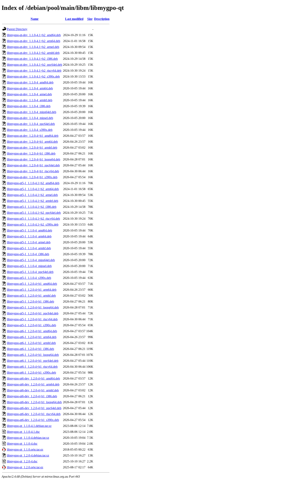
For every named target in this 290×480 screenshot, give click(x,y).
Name (34, 19)
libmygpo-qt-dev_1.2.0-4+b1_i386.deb (31, 153)
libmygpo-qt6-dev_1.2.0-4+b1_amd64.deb (33, 378)
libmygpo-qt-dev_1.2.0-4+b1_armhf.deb (32, 147)
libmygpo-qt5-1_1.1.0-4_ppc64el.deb (30, 272)
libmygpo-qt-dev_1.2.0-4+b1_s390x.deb (32, 177)
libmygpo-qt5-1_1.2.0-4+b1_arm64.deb (31, 289)
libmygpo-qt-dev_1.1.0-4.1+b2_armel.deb (33, 47)
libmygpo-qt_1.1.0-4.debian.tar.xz (28, 437)
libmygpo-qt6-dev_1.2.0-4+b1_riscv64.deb (34, 414)
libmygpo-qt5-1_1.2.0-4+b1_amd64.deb (32, 283)
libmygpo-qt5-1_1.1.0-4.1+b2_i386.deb (31, 206)
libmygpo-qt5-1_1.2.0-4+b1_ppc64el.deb (32, 313)
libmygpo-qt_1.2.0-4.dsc (22, 461)
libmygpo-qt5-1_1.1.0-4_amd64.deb (29, 230)
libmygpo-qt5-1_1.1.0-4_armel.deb (29, 242)
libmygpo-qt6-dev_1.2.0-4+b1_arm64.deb (33, 384)
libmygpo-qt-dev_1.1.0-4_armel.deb (29, 94)
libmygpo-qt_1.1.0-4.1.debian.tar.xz (29, 426)
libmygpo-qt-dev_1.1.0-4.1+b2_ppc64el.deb (34, 64)
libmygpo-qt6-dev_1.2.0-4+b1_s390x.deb (33, 420)
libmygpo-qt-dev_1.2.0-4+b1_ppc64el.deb (33, 165)
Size (90, 19)
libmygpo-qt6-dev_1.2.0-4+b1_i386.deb (32, 396)
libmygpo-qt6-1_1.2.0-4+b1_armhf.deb (31, 343)
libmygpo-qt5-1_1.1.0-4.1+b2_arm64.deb (33, 189)
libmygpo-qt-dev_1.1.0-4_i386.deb (29, 106)
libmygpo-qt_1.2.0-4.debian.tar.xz (28, 455)
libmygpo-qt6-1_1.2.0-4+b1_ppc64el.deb (32, 360)
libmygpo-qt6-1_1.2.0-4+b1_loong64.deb (33, 354)
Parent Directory (17, 29)
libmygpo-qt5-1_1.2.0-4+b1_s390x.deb (31, 325)
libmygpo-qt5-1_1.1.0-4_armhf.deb (29, 248)
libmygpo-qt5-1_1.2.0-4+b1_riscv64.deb (32, 319)
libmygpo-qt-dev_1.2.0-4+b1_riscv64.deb (33, 171)
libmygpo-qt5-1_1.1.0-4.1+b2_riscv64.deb (33, 218)
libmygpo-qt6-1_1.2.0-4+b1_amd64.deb (32, 331)
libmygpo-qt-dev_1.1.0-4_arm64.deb (30, 88)
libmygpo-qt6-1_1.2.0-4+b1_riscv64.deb (32, 366)
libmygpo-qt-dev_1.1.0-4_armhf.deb (29, 100)
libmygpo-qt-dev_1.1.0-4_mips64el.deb (31, 112)
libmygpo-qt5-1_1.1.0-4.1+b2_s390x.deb (32, 224)
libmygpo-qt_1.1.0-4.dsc (22, 443)
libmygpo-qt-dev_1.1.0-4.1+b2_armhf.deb (33, 52)
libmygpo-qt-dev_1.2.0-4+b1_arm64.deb (32, 141)
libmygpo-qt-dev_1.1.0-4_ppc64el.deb (31, 124)
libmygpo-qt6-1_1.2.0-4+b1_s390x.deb (31, 372)
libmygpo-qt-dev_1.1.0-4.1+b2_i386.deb (32, 58)
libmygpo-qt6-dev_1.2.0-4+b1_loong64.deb (34, 402)
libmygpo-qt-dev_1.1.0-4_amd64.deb (30, 82)
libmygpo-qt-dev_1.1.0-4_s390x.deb (29, 129)
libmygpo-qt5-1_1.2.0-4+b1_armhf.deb (31, 295)
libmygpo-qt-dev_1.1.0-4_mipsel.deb (30, 118)
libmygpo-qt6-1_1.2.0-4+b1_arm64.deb (31, 337)
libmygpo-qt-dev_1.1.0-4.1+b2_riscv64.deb (34, 70)
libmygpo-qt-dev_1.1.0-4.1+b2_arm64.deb (33, 41)
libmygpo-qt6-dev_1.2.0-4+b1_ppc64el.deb (34, 408)
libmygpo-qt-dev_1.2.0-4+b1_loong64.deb (33, 159)
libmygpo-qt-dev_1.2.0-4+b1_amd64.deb (32, 135)
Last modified (74, 19)
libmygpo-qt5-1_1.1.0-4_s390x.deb (29, 277)
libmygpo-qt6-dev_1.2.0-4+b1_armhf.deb (33, 390)
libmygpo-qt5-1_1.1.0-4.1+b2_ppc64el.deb (34, 212)
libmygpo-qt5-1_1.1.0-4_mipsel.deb (29, 266)
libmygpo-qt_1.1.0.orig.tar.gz (25, 449)
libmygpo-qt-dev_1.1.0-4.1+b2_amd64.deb (34, 35)
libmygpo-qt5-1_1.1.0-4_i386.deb (28, 254)
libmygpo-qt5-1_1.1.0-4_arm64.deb (29, 236)
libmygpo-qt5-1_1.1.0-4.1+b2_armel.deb (32, 195)
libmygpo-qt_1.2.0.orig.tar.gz (25, 467)
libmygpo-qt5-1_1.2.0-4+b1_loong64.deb (33, 307)
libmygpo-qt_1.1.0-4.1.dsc (23, 431)
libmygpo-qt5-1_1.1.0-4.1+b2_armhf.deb (32, 200)
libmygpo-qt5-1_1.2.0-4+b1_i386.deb (30, 301)
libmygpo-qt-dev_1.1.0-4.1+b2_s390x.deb (33, 76)
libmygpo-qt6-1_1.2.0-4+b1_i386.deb (30, 349)
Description (101, 19)
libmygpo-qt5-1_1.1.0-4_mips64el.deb (31, 260)
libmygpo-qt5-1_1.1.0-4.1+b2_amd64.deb (33, 183)
